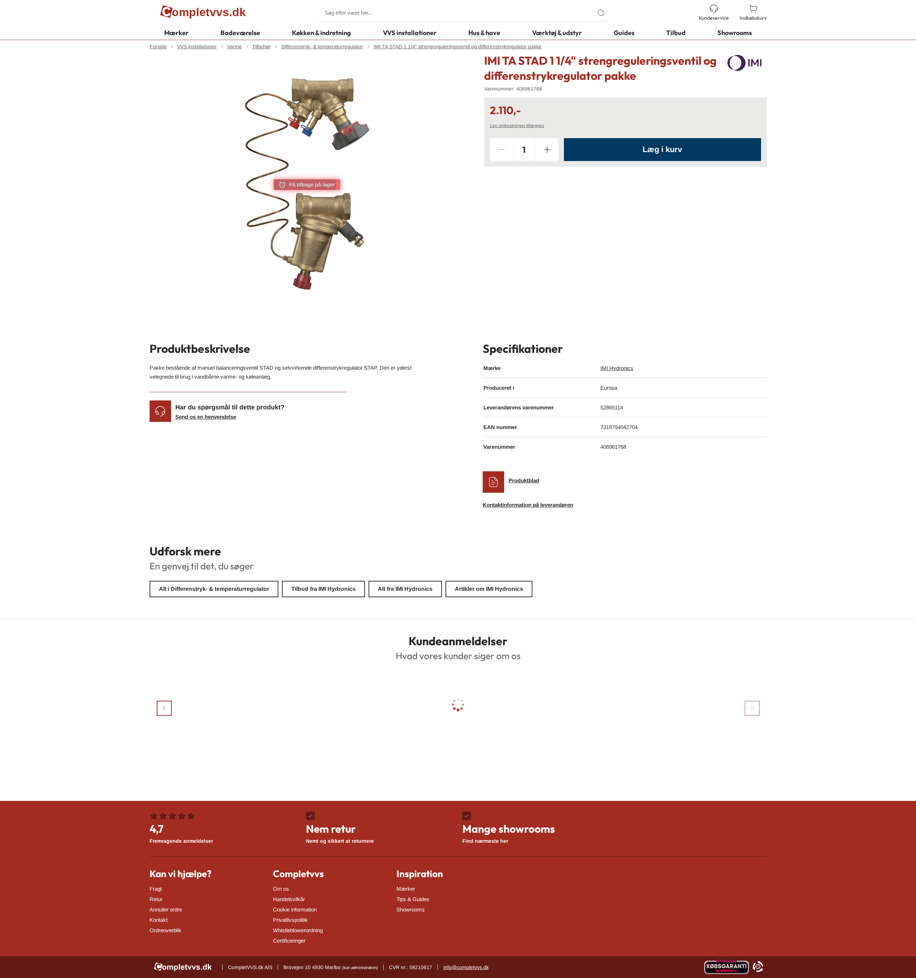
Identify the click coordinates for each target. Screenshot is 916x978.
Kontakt (158, 920)
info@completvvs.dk (466, 967)
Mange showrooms (508, 833)
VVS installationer (410, 33)
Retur (156, 899)
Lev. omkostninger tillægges (517, 125)
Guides (624, 33)
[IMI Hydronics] (744, 63)
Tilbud (676, 33)
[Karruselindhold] (307, 184)
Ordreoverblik (165, 930)
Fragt (156, 889)
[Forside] (203, 12)
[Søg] (601, 13)
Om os (281, 889)
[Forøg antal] (547, 149)
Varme (234, 46)
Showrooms (734, 33)
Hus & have (484, 33)
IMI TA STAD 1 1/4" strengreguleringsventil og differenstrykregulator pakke (458, 46)
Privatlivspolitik (290, 920)
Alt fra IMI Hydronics (405, 589)
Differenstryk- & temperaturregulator (322, 46)
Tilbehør (261, 46)
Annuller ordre (166, 909)
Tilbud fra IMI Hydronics (323, 589)
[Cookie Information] (757, 967)
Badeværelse (240, 33)
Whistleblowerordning (298, 930)
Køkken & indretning (321, 33)
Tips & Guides (412, 899)
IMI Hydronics (616, 368)
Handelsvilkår (289, 899)
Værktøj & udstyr (557, 33)
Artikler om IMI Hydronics (489, 589)
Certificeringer (289, 941)
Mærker (176, 33)
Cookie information (295, 909)
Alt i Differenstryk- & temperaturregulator (214, 589)
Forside (158, 46)
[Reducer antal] (501, 149)
